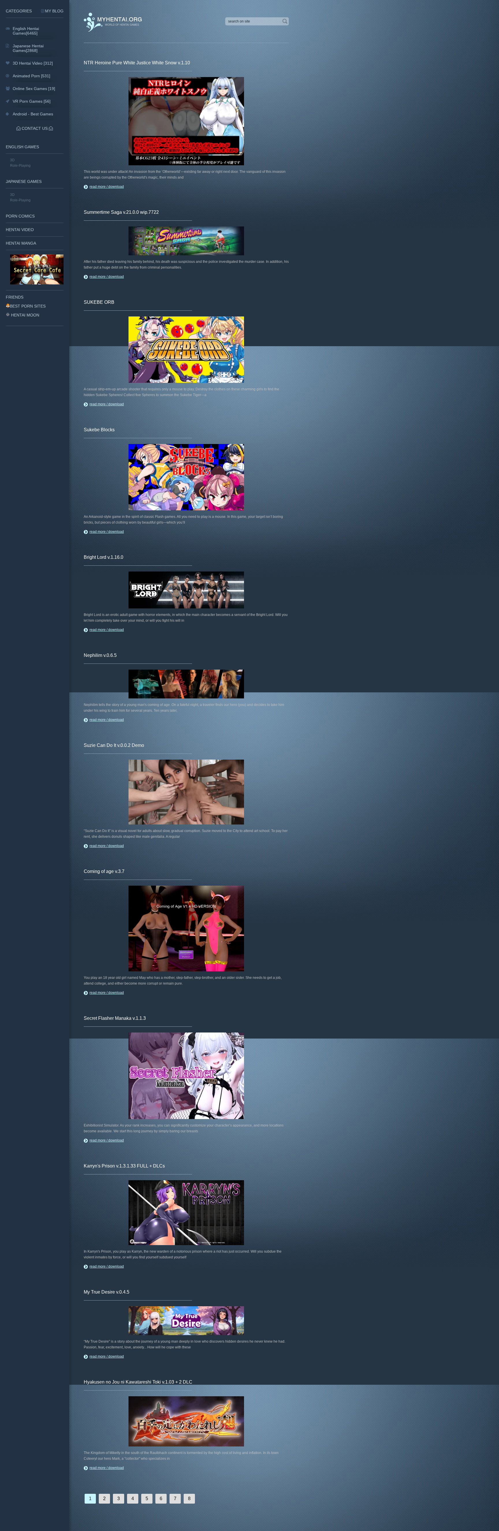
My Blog (54, 11)
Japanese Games (24, 181)
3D (12, 160)
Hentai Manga (21, 243)
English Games (22, 147)
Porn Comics (20, 216)
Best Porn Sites (28, 306)
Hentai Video (20, 229)
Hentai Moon (25, 315)
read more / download (107, 187)
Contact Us (35, 128)
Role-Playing (20, 166)
